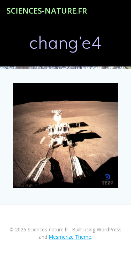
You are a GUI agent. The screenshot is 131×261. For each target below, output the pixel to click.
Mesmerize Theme (70, 236)
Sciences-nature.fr (47, 11)
